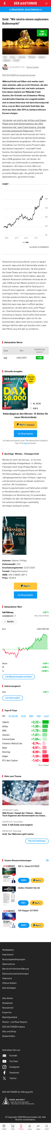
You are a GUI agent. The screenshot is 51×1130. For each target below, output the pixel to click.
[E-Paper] (21, 1126)
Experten (7, 1012)
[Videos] (4, 1126)
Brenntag (6, 751)
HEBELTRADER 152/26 (29, 887)
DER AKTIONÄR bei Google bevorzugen (18, 75)
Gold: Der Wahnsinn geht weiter (18, 834)
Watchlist (10, 621)
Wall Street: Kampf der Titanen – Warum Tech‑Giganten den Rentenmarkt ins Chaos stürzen (23, 814)
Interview (22, 57)
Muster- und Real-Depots (14, 1021)
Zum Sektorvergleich (12, 698)
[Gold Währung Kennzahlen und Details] (25, 646)
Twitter (13, 1078)
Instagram (14, 1066)
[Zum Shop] (12, 1126)
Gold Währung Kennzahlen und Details (18, 676)
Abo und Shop (9, 1031)
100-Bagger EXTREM (28, 910)
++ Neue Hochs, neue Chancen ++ (25, 9)
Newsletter (8, 1007)
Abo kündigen (9, 987)
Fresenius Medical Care (12, 743)
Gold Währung (7, 612)
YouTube (13, 1061)
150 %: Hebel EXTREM (28, 866)
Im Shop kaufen (25, 433)
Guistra (12, 57)
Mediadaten (8, 949)
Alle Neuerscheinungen (42, 860)
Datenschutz (8, 964)
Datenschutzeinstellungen (15, 973)
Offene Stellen (9, 983)
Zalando (5, 722)
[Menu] (47, 3)
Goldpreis (7, 60)
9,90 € (23, 903)
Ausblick (42, 57)
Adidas (5, 726)
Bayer (4, 747)
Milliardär (32, 57)
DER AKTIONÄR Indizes (13, 1026)
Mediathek (7, 1003)
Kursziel (16, 60)
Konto (25, 443)
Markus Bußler (32, 67)
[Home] (29, 1126)
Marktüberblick (9, 1017)
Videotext (7, 978)
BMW (4, 730)
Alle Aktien (7, 998)
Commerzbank (8, 739)
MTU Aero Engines (10, 760)
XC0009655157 (8, 616)
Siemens (6, 734)
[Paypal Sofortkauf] (25, 586)
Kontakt (13, 1055)
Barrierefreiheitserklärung (15, 968)
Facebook (14, 1072)
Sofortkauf (30, 425)
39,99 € (23, 880)
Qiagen (5, 756)
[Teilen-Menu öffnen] (38, 1126)
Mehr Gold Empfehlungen (37, 841)
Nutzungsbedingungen (13, 959)
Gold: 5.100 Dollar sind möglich (17, 824)
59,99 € (23, 925)
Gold (5, 57)
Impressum (7, 954)
